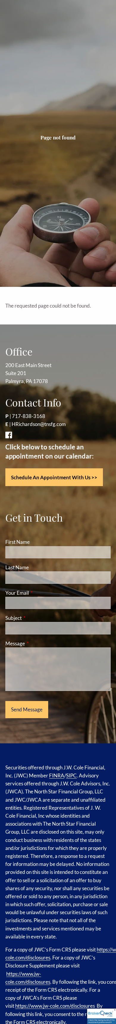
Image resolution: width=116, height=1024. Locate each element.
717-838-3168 (28, 416)
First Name (17, 542)
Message (38, 643)
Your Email (40, 593)
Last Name (17, 567)
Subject (36, 618)
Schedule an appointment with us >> (54, 477)
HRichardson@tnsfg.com (39, 424)
